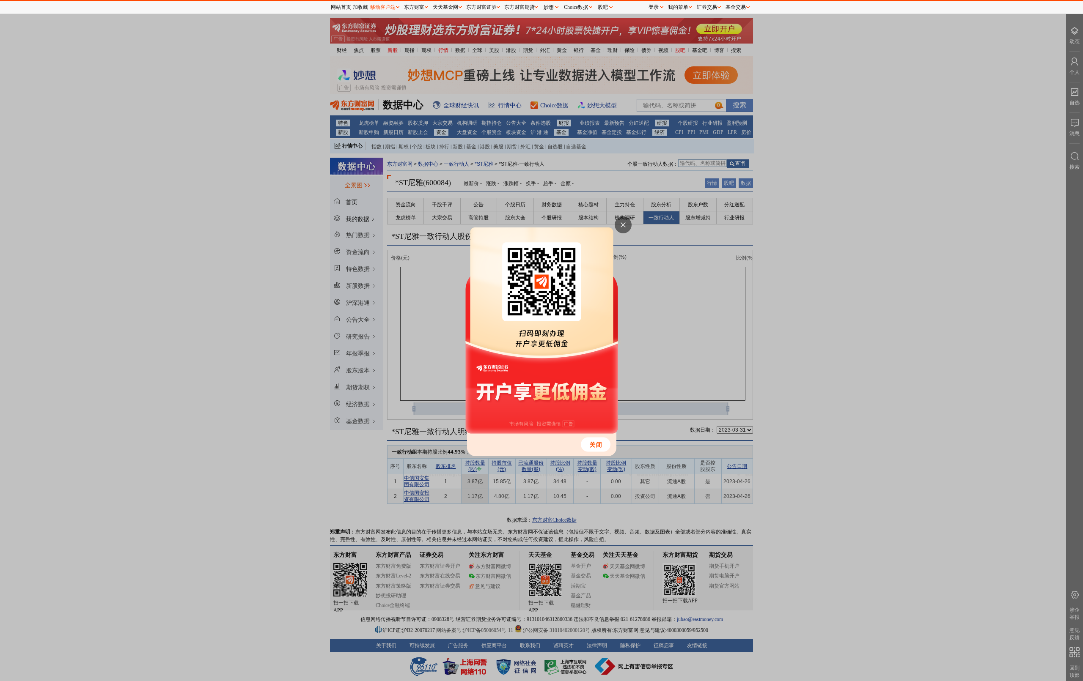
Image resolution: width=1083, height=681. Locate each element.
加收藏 (360, 7)
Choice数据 (576, 7)
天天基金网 (445, 7)
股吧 (603, 7)
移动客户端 (383, 7)
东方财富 (414, 7)
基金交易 (736, 7)
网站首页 (341, 7)
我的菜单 (678, 7)
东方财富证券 (481, 7)
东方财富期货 (519, 7)
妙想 (549, 7)
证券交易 (707, 7)
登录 (654, 7)
